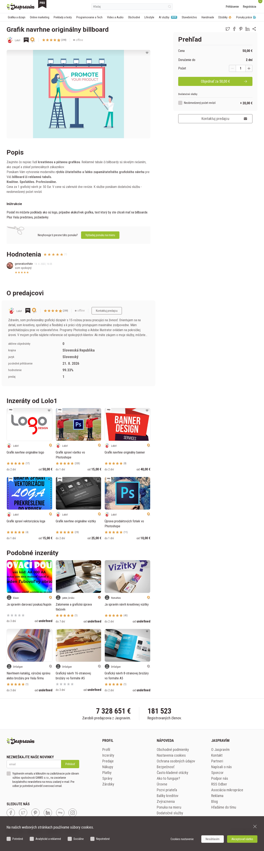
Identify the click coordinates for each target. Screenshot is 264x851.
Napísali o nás (221, 767)
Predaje (108, 761)
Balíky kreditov (167, 796)
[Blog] (60, 813)
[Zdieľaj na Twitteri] (227, 29)
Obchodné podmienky (173, 749)
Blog (214, 801)
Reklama (217, 796)
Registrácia (249, 6)
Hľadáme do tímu (223, 807)
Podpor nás (219, 778)
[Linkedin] (48, 813)
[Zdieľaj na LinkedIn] (247, 29)
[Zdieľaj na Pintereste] (241, 29)
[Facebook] (11, 813)
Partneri (217, 761)
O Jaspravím (220, 749)
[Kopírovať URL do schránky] (254, 29)
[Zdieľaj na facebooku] (234, 29)
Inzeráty (108, 755)
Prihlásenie (232, 6)
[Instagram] (72, 813)
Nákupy (107, 767)
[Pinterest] (35, 813)
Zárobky (108, 784)
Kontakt (217, 755)
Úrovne (162, 784)
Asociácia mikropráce (227, 790)
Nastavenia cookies (171, 755)
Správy (107, 778)
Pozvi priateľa (167, 790)
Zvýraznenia (166, 801)
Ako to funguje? (168, 778)
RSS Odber (219, 784)
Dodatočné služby (170, 813)
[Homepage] (21, 6)
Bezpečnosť (165, 767)
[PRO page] (42, 4)
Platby (107, 772)
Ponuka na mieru (169, 807)
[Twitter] (23, 813)
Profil (106, 749)
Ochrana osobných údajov (176, 761)
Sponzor (217, 772)
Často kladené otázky (172, 772)
